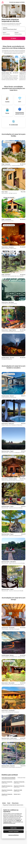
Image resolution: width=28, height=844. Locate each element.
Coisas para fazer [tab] (21, 777)
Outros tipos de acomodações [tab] (8, 777)
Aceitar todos (13, 828)
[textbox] (7, 34)
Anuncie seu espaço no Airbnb (17, 2)
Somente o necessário (13, 831)
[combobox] (13, 29)
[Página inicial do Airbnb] (3, 2)
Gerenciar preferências (13, 835)
